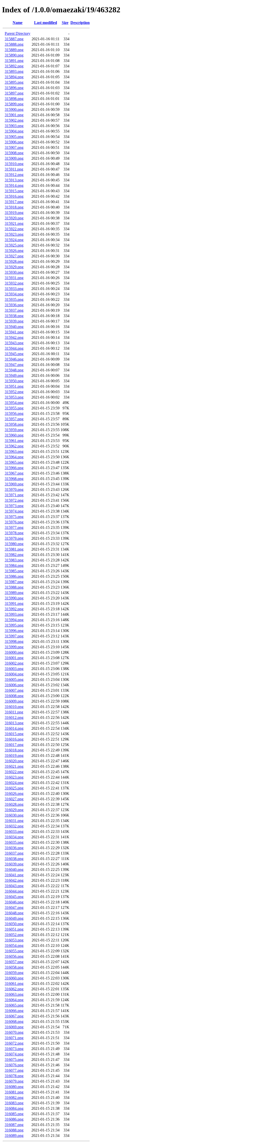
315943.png (14, 343)
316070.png (14, 1032)
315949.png (14, 375)
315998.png (14, 641)
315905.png (14, 136)
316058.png (14, 967)
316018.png (14, 750)
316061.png (14, 983)
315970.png (14, 489)
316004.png (14, 674)
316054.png (14, 945)
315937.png (14, 310)
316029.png (14, 810)
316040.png (14, 869)
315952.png (14, 392)
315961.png (14, 441)
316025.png (14, 788)
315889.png (14, 50)
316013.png (14, 723)
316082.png (14, 1097)
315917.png (14, 202)
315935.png (14, 299)
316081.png (14, 1092)
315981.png (14, 549)
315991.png (14, 603)
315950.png (14, 381)
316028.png (14, 804)
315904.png (14, 131)
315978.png (14, 533)
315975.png (14, 517)
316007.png (14, 690)
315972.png (14, 500)
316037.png (14, 853)
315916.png (14, 196)
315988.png (14, 587)
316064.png (14, 1000)
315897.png (14, 93)
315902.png (14, 120)
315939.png (14, 321)
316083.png (14, 1103)
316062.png (14, 989)
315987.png (14, 582)
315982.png (14, 555)
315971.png (14, 495)
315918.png (14, 207)
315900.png (14, 109)
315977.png (14, 527)
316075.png (14, 1059)
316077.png (14, 1070)
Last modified (45, 22)
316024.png (14, 783)
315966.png (14, 468)
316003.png (14, 669)
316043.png (14, 886)
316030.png (14, 815)
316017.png (14, 745)
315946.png (14, 359)
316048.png (14, 913)
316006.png (14, 685)
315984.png (14, 565)
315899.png (14, 104)
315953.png (14, 397)
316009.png (14, 701)
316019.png (14, 755)
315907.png (14, 147)
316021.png (14, 766)
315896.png (14, 88)
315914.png (14, 185)
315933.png (14, 288)
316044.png (14, 891)
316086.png (14, 1119)
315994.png (14, 620)
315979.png (14, 538)
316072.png (14, 1043)
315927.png (14, 256)
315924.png (14, 240)
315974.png (14, 511)
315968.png (14, 479)
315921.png (14, 223)
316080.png (14, 1087)
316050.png (14, 924)
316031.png (14, 821)
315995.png (14, 625)
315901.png (14, 115)
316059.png (14, 973)
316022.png (14, 772)
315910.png (14, 164)
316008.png (14, 696)
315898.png (14, 98)
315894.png (14, 77)
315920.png (14, 218)
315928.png (14, 261)
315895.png (14, 82)
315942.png (14, 337)
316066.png (14, 1011)
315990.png (14, 598)
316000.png (14, 652)
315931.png (14, 278)
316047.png (14, 907)
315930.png (14, 272)
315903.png (14, 126)
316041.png (14, 875)
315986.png (14, 576)
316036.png (14, 848)
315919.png (14, 212)
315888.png (14, 44)
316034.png (14, 837)
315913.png (14, 180)
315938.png (14, 316)
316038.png (14, 859)
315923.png (14, 234)
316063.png (14, 994)
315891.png (14, 60)
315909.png (14, 158)
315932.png (14, 283)
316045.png (14, 897)
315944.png (14, 348)
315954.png (14, 403)
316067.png (14, 1016)
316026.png (14, 793)
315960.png (14, 435)
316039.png (14, 864)
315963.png (14, 451)
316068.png (14, 1021)
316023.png (14, 777)
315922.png (14, 229)
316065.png (14, 1005)
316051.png (14, 929)
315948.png (14, 370)
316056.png (14, 956)
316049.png (14, 918)
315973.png (14, 506)
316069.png (14, 1027)
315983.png (14, 560)
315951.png (14, 386)
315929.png (14, 267)
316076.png (14, 1065)
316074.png (14, 1054)
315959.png (14, 430)
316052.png (14, 935)
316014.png (14, 728)
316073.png (14, 1049)
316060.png (14, 978)
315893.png (14, 71)
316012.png (14, 717)
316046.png (14, 902)
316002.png (14, 663)
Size (65, 22)
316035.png (14, 842)
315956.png (14, 413)
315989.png (14, 593)
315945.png (14, 354)
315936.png (14, 305)
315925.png (14, 245)
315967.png (14, 473)
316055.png (14, 951)
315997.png (14, 636)
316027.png (14, 799)
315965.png (14, 462)
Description (80, 22)
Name (17, 22)
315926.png (14, 250)
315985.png (14, 571)
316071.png (14, 1038)
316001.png (14, 658)
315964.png (14, 457)
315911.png (14, 169)
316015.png (14, 734)
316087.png (14, 1125)
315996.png (14, 631)
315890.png (14, 55)
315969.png (14, 484)
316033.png (14, 831)
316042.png (14, 880)
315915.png (14, 191)
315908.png (14, 153)
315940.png (14, 327)
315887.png (14, 39)
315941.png (14, 332)
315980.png (14, 544)
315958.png (14, 424)
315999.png (14, 647)
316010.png (14, 707)
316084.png (14, 1108)
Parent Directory (17, 33)
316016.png (14, 739)
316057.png (14, 962)
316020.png (14, 761)
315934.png (14, 294)
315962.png (14, 446)
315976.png (14, 522)
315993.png (14, 614)
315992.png (14, 609)
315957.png (14, 419)
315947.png (14, 365)
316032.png (14, 826)
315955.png (14, 408)
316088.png (14, 1130)
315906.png (14, 142)
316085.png (14, 1114)
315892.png (14, 66)
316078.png (14, 1076)
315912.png (14, 174)
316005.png (14, 679)
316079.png (14, 1081)
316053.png (14, 940)
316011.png (14, 712)
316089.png (14, 1135)
